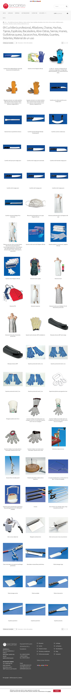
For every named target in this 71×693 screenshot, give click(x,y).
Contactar (58, 654)
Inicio (6, 22)
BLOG (4, 18)
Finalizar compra (43, 648)
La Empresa (58, 646)
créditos (20, 677)
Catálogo (58, 643)
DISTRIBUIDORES (25, 13)
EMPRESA (17, 13)
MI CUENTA (41, 13)
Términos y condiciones (44, 651)
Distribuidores (59, 648)
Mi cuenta (41, 643)
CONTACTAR (34, 13)
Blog (57, 651)
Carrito (40, 646)
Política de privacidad (44, 654)
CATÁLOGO (10, 13)
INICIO (4, 13)
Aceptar (57, 690)
